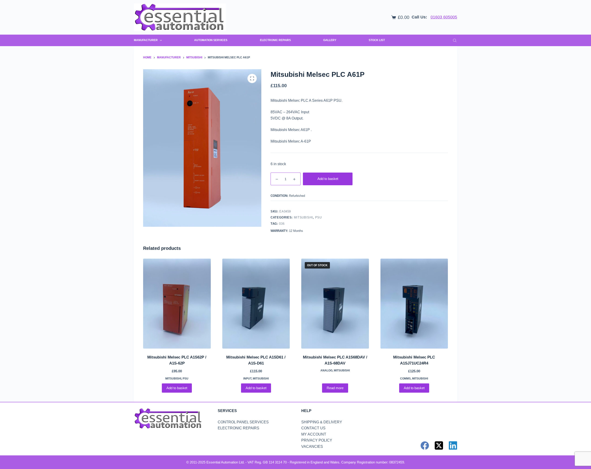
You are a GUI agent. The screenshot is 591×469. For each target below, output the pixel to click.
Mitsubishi (303, 217)
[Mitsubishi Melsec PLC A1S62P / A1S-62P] (177, 304)
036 (281, 223)
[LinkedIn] (453, 445)
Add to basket (327, 179)
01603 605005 (444, 17)
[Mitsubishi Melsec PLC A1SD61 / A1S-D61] (256, 304)
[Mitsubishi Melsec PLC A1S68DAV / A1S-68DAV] (335, 304)
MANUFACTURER (146, 40)
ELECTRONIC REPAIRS (275, 40)
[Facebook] (425, 445)
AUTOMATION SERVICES (210, 40)
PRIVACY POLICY (316, 440)
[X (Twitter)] (439, 445)
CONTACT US (313, 428)
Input (247, 378)
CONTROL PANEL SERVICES (243, 422)
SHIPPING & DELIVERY (321, 422)
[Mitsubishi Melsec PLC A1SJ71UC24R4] (414, 304)
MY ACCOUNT (313, 434)
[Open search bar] (454, 40)
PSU (318, 217)
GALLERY (329, 40)
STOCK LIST (377, 40)
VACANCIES (312, 446)
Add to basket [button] (176, 388)
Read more (335, 388)
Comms (405, 378)
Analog (326, 370)
